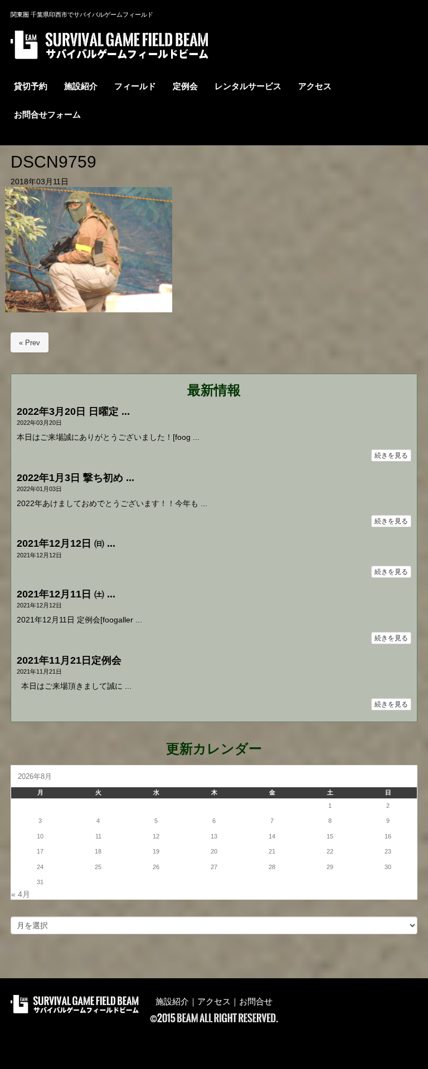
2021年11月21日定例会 (69, 660)
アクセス (214, 1001)
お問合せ (256, 1001)
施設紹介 (172, 1001)
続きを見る (391, 455)
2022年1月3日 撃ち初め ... (75, 477)
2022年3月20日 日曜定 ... (73, 411)
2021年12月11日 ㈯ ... (66, 594)
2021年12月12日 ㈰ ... (66, 543)
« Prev (29, 343)
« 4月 (20, 894)
